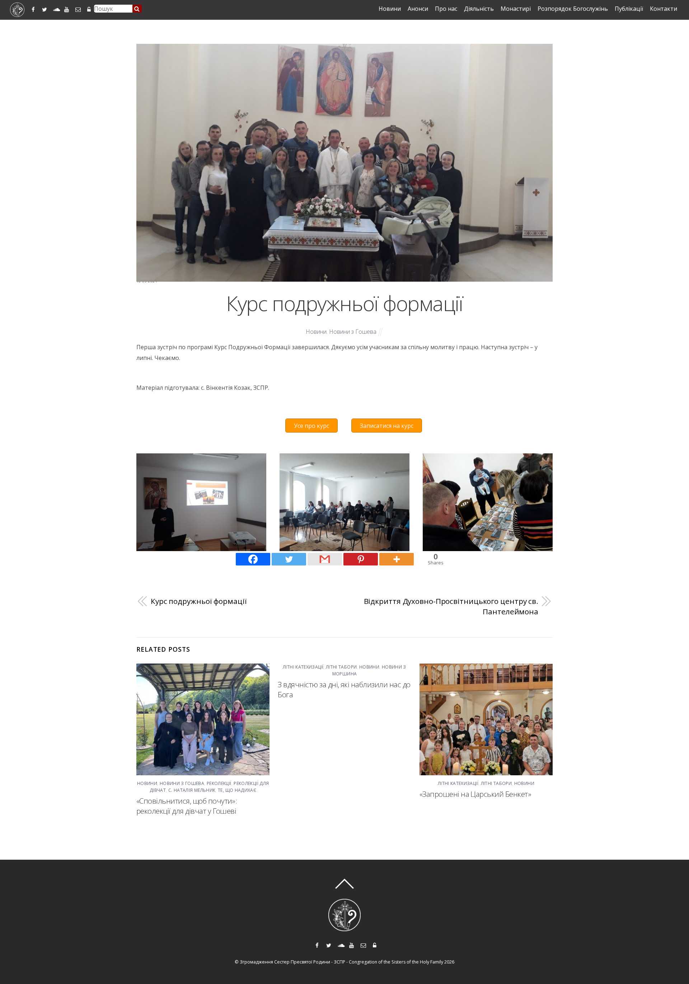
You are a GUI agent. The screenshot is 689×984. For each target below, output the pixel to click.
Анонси (418, 9)
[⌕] (137, 9)
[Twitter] (289, 559)
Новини (390, 9)
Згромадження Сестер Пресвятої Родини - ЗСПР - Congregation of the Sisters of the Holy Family (341, 962)
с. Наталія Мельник (191, 790)
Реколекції (219, 783)
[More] (396, 559)
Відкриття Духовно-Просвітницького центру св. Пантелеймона (451, 606)
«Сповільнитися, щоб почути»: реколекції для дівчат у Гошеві (186, 806)
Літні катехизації (303, 667)
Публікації (629, 9)
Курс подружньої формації (344, 303)
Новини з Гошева (352, 332)
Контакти (663, 9)
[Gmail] (325, 559)
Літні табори (341, 667)
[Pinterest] (360, 559)
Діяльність (479, 9)
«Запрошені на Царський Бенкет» (475, 794)
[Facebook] (253, 559)
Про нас (446, 9)
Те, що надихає (237, 790)
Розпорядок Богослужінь (573, 9)
